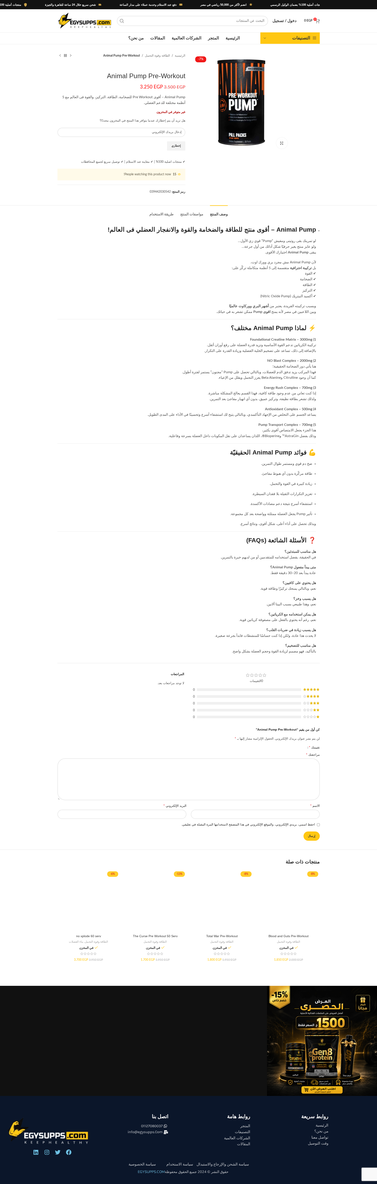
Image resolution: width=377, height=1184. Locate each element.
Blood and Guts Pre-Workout (288, 940)
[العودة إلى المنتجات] (65, 55)
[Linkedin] (35, 1156)
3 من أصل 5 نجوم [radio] (243, 747)
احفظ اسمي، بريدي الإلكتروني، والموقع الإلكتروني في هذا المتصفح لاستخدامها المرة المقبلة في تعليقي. (248, 828)
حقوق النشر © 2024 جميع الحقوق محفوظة (196, 1175)
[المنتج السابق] (70, 55)
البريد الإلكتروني (174, 809)
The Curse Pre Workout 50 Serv (155, 940)
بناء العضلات (76, 945)
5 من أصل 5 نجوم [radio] (194, 747)
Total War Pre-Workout (222, 940)
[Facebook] (68, 1156)
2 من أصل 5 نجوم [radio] (268, 747)
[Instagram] (46, 1156)
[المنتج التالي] (60, 55)
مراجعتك (313, 758)
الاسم (315, 809)
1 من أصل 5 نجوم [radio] (292, 747)
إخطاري (176, 145)
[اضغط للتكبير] (281, 143)
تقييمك (314, 749)
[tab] (219, 212)
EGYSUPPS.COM (151, 1175)
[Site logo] (84, 20)
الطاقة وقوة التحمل (157, 55)
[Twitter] (57, 1156)
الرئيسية (180, 55)
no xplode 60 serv (88, 940)
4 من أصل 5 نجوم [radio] (219, 747)
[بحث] (122, 21)
